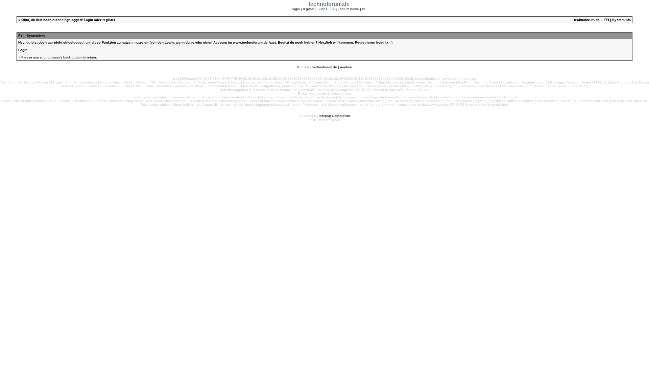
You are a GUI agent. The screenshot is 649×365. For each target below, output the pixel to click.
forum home (349, 9)
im (363, 9)
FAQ (334, 9)
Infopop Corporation (334, 116)
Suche (322, 9)
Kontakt (303, 67)
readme (346, 67)
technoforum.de (587, 20)
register (308, 9)
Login (88, 20)
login (296, 9)
